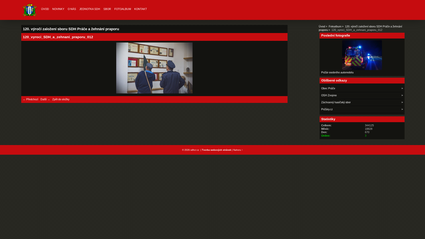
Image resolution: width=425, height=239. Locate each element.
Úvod (45, 9)
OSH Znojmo (329, 95)
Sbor (107, 9)
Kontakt (140, 9)
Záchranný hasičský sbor (336, 102)
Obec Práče (328, 88)
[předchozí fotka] (28, 68)
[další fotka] (280, 68)
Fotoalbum (122, 9)
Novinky (58, 9)
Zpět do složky (60, 99)
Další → (45, 99)
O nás (72, 9)
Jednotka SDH (89, 9)
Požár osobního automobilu (337, 72)
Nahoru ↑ (238, 150)
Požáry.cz (327, 109)
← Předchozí (30, 99)
